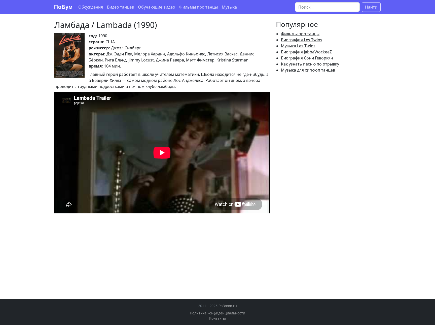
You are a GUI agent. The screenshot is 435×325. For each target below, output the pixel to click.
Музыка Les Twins (298, 46)
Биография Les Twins (301, 40)
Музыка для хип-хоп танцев (308, 70)
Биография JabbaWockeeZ (306, 52)
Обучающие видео (156, 7)
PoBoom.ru (228, 305)
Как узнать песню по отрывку (310, 64)
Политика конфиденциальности (217, 313)
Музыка (229, 7)
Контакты (217, 318)
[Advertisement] (96, 252)
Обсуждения (90, 7)
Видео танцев (120, 7)
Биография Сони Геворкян (307, 58)
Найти (371, 7)
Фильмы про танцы (198, 7)
